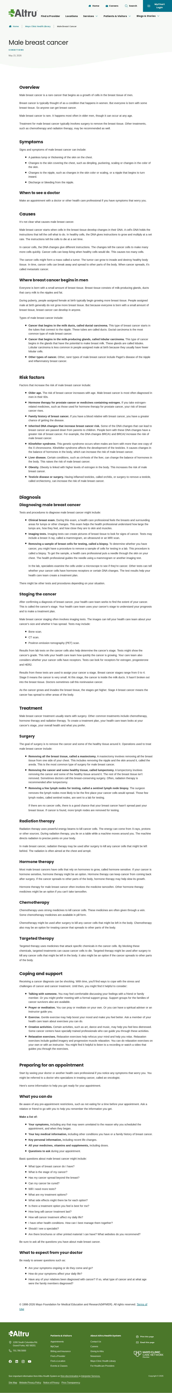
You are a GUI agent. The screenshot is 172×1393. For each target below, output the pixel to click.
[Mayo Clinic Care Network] (148, 1352)
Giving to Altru (97, 1351)
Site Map (13, 1382)
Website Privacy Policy (30, 1382)
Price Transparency (71, 1382)
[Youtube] (29, 1361)
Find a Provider (50, 16)
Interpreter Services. (90, 1376)
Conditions (16, 50)
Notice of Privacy (51, 1382)
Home (16, 26)
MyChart (55, 1346)
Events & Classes (59, 1366)
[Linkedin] (16, 1361)
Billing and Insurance (61, 1351)
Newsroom (95, 1356)
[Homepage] (19, 1336)
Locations (71, 16)
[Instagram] (23, 1361)
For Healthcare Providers (102, 1366)
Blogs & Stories (146, 16)
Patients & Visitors (115, 16)
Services (88, 16)
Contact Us (95, 1341)
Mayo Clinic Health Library (38, 26)
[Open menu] (96, 16)
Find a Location (58, 1361)
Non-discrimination (70, 1376)
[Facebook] (10, 1361)
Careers (94, 1346)
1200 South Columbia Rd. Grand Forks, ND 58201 (25, 1344)
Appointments (57, 1341)
